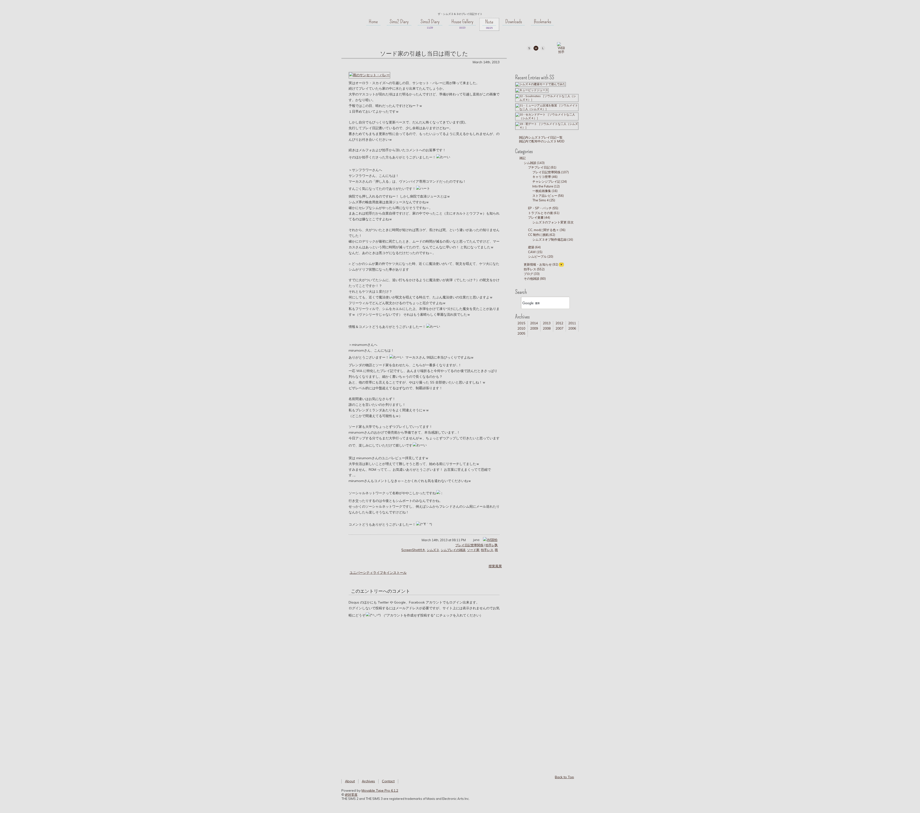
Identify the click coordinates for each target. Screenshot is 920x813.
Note (489, 22)
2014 (534, 323)
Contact (388, 781)
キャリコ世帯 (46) (545, 177)
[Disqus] (424, 691)
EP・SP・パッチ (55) (543, 208)
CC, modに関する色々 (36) (546, 230)
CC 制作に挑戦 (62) (541, 235)
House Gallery (462, 21)
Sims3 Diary (430, 21)
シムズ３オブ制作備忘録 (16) (552, 239)
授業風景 (495, 566)
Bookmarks (542, 21)
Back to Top (564, 777)
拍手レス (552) (534, 269)
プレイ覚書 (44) (539, 217)
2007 (559, 328)
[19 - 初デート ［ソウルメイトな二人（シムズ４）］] (547, 125)
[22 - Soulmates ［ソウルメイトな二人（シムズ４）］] (547, 97)
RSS (557, 60)
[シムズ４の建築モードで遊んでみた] (540, 84)
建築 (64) (534, 247)
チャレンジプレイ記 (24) (549, 181)
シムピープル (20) (540, 256)
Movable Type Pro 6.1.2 (380, 790)
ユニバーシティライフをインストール (378, 572)
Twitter (535, 60)
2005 (521, 333)
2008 (547, 328)
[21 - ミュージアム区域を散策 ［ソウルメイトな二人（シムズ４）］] (547, 107)
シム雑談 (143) (534, 163)
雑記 (522, 158)
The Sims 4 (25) (543, 200)
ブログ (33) (532, 274)
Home (373, 21)
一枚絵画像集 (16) (545, 191)
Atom (568, 60)
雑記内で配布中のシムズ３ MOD (541, 141)
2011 (572, 323)
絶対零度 (460, 7)
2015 (521, 323)
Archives (368, 781)
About (350, 781)
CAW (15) (535, 252)
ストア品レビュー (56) (548, 195)
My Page (525, 60)
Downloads (513, 21)
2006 (572, 328)
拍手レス (491, 545)
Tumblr (546, 60)
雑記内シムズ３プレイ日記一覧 (540, 137)
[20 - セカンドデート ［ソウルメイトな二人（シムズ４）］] (547, 116)
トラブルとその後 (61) (543, 213)
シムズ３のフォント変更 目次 (553, 222)
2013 (547, 323)
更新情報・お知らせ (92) (541, 264)
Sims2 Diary (399, 21)
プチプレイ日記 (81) (542, 167)
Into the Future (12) (546, 186)
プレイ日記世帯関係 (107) (550, 172)
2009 (534, 328)
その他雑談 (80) (535, 278)
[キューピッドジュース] (532, 90)
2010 (521, 328)
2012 (559, 323)
